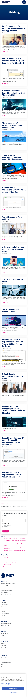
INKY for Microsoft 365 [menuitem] (6, 623)
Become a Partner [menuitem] (4, 633)
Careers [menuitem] (2, 669)
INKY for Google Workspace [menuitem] (7, 625)
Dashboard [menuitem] (3, 611)
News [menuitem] (2, 664)
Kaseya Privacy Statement (7, 684)
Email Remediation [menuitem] (5, 613)
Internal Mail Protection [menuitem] (6, 588)
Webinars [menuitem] (3, 650)
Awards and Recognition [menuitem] (6, 662)
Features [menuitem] (4, 600)
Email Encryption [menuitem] (4, 592)
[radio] (14, 525)
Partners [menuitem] (3, 631)
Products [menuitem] (4, 581)
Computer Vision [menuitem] (4, 604)
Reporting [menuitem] (3, 609)
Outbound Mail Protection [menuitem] (6, 590)
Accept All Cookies (13, 688)
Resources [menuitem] (4, 641)
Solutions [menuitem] (4, 621)
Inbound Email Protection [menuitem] (6, 585)
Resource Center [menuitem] (4, 647)
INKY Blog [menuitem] (3, 643)
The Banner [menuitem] (3, 602)
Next (7, 503)
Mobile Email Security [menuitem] (5, 615)
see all (2, 566)
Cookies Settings (13, 692)
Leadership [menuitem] (3, 660)
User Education (7, 564)
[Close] (24, 675)
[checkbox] (14, 527)
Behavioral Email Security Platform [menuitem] (8, 583)
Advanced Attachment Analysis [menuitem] (7, 594)
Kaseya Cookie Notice (5, 683)
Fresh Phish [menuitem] (3, 645)
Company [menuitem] (4, 655)
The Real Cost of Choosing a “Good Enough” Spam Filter (14, 538)
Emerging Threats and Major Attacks (11, 562)
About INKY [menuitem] (3, 657)
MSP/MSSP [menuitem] (3, 635)
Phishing (6, 557)
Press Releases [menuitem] (4, 666)
